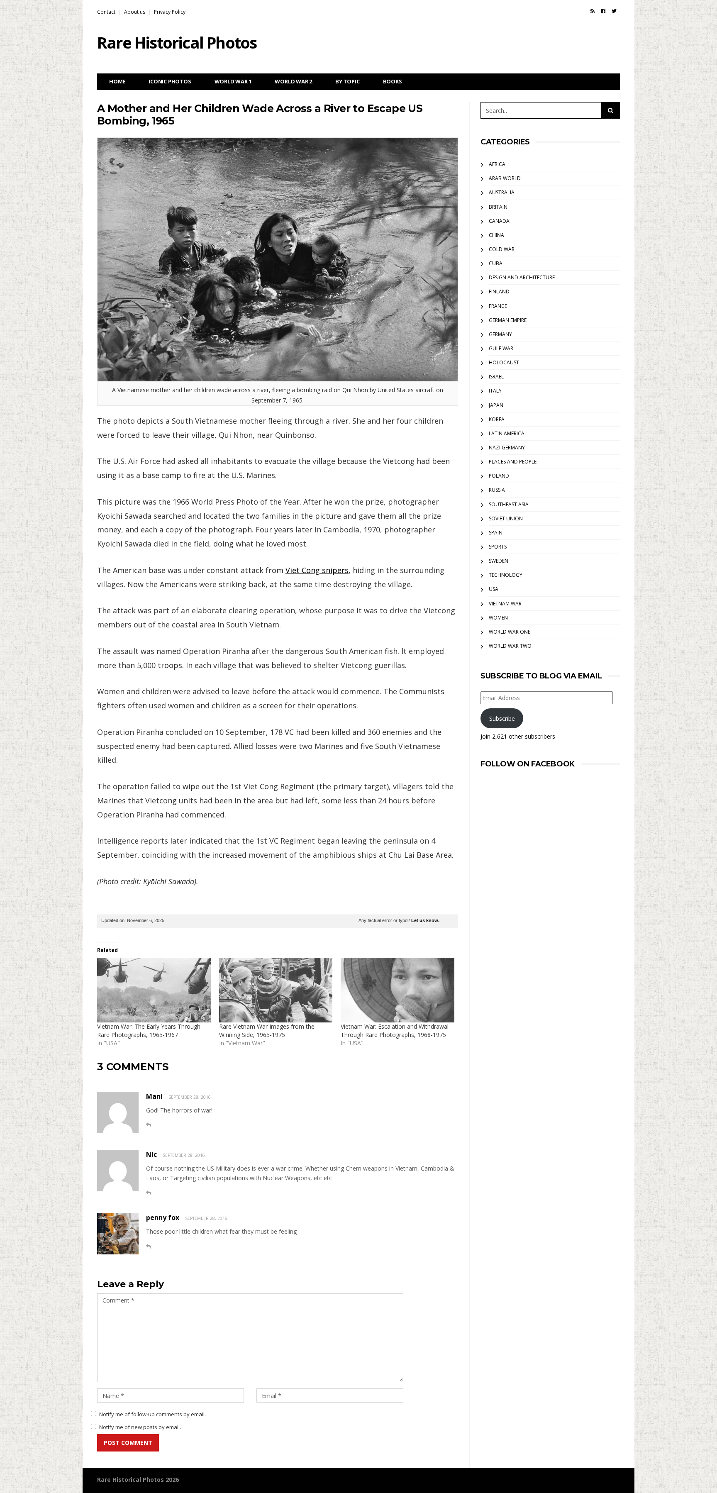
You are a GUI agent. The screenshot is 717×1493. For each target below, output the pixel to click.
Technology (505, 574)
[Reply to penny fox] (148, 1246)
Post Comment (128, 1443)
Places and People (513, 461)
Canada (499, 220)
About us (134, 11)
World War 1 (233, 81)
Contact (106, 11)
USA (493, 589)
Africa (497, 164)
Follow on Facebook (527, 763)
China (496, 235)
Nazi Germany (507, 447)
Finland (499, 291)
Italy (495, 390)
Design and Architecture (522, 277)
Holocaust (504, 362)
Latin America (506, 433)
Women (498, 617)
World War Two (510, 645)
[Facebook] (603, 11)
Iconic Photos (170, 81)
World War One (509, 631)
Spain (495, 532)
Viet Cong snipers (317, 570)
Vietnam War (505, 603)
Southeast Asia (509, 504)
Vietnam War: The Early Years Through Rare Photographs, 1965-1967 (148, 1030)
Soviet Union (506, 518)
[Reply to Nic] (148, 1192)
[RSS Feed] (592, 11)
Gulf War (501, 348)
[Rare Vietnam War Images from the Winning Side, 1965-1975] (276, 990)
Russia (497, 489)
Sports (498, 546)
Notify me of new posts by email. (140, 1427)
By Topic (347, 81)
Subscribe (502, 718)
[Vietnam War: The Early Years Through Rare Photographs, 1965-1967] (154, 990)
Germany (500, 334)
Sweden (498, 560)
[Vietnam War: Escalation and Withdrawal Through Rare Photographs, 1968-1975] (397, 990)
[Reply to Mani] (148, 1124)
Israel (496, 376)
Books (392, 81)
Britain (498, 206)
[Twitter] (614, 11)
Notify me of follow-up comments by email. (152, 1414)
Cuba (495, 263)
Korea (497, 419)
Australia (502, 192)
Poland (499, 475)
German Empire (508, 320)
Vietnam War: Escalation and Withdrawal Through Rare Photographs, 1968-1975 (395, 1030)
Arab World (505, 178)
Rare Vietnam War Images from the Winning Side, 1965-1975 (267, 1030)
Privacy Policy (169, 11)
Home (117, 81)
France (498, 306)
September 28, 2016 (189, 1097)
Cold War (502, 249)
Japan (496, 405)
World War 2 (293, 81)
